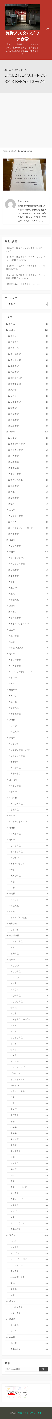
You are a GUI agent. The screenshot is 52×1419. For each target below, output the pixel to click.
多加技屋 (29, 467)
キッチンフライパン (29, 623)
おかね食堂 (29, 995)
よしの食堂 (29, 659)
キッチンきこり (29, 863)
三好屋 (29, 701)
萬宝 (29, 1217)
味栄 (29, 869)
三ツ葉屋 (29, 461)
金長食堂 (29, 497)
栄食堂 (29, 408)
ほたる (29, 1043)
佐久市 (28, 509)
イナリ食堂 (29, 1313)
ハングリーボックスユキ (29, 671)
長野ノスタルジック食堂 (30, 1413)
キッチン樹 (29, 360)
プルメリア (29, 1073)
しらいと (29, 929)
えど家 (29, 983)
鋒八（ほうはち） (29, 1223)
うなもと (29, 342)
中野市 (28, 431)
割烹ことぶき (29, 378)
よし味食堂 (29, 354)
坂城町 (28, 605)
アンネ (29, 695)
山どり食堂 (29, 473)
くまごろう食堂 (29, 444)
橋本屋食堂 (29, 713)
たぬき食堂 (29, 833)
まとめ (28, 324)
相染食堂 (29, 414)
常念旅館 (29, 707)
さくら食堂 (29, 845)
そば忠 (29, 1013)
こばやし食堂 (29, 1001)
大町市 (28, 653)
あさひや (29, 965)
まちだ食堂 (29, 617)
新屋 (29, 947)
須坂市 (28, 1235)
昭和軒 (29, 677)
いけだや (29, 977)
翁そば (29, 1211)
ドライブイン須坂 (29, 1259)
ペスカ (29, 522)
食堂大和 (29, 731)
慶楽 (29, 881)
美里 (29, 492)
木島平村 (28, 797)
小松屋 (29, 1343)
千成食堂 (29, 1271)
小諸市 (28, 737)
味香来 (29, 1127)
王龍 (29, 593)
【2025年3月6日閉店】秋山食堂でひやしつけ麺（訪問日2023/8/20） (25, 276)
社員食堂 (29, 486)
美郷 (29, 683)
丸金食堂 (29, 372)
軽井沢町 (28, 923)
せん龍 (29, 1007)
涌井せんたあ (29, 480)
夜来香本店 (29, 773)
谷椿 (29, 887)
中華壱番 (29, 761)
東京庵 (29, 1289)
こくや (29, 725)
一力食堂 (29, 456)
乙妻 (29, 1097)
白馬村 (28, 893)
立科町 (28, 911)
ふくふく (29, 1031)
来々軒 (29, 791)
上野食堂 (29, 366)
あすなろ (29, 743)
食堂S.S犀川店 (29, 647)
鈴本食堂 (29, 533)
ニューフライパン (29, 821)
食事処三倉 (29, 1229)
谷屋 (29, 1295)
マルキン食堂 (29, 450)
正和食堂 (29, 635)
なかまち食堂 (29, 1307)
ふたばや (29, 1253)
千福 (29, 1121)
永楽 (29, 1181)
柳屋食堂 (29, 1163)
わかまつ (29, 857)
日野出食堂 (29, 402)
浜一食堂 (29, 1193)
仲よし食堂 (29, 785)
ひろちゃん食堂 (29, 755)
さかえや (29, 1325)
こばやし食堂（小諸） (29, 749)
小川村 (28, 719)
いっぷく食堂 (29, 941)
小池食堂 (29, 809)
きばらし (29, 611)
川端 (29, 1157)
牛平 (29, 581)
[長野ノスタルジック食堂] (22, 17)
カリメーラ (29, 1061)
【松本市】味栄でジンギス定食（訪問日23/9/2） (24, 249)
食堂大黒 (29, 599)
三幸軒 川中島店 (29, 1091)
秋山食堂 (29, 1205)
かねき (29, 1241)
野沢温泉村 (28, 935)
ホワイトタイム (29, 1079)
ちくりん (29, 347)
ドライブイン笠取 (29, 917)
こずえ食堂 (29, 545)
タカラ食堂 (29, 665)
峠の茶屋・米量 (29, 1277)
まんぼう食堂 (29, 851)
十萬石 (29, 1109)
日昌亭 (29, 396)
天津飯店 (29, 1139)
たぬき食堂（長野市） (29, 1019)
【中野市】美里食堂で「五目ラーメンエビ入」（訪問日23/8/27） (25, 258)
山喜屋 (29, 1145)
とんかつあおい (29, 557)
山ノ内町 (28, 779)
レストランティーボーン (29, 528)
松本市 (28, 839)
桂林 (29, 1175)
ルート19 (29, 1085)
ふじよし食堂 (29, 1037)
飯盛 (29, 503)
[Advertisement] (26, 120)
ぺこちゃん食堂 (29, 563)
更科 (29, 1283)
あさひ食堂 (29, 971)
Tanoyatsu (27, 151)
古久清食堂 (29, 767)
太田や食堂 (29, 875)
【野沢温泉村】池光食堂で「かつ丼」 (23, 284)
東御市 (28, 815)
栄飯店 (29, 1169)
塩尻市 (28, 629)
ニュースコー (29, 1265)
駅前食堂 (29, 425)
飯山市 (28, 1301)
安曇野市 (28, 689)
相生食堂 (29, 419)
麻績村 (28, 1337)
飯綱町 (28, 1319)
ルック (29, 1331)
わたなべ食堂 (29, 803)
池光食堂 (29, 953)
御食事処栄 (29, 383)
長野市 (28, 959)
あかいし (29, 336)
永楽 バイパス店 (29, 1187)
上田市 (28, 330)
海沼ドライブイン (29, 1199)
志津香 (29, 389)
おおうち (29, 989)
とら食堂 (29, 1247)
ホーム (7, 69)
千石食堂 (29, 1115)
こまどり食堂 (29, 515)
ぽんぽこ (29, 1049)
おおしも (29, 899)
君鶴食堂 (29, 569)
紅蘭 (29, 641)
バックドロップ (29, 1067)
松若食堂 (29, 575)
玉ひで (29, 587)
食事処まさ (29, 1349)
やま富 (29, 1055)
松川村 (28, 827)
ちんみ (29, 1025)
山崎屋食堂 (29, 1151)
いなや (29, 438)
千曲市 (28, 551)
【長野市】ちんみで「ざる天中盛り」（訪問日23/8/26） (25, 267)
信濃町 (28, 539)
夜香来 (29, 1133)
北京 (29, 1103)
